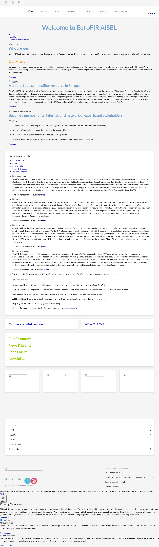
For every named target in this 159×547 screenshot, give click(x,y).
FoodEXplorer (18, 161)
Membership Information (19, 40)
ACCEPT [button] (3, 494)
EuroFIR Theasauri (20, 169)
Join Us (57, 11)
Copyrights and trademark (115, 482)
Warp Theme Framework (24, 485)
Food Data (71, 11)
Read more (13, 77)
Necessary (7, 520)
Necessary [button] (4, 517)
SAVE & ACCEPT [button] (7, 546)
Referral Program (19, 171)
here (43, 195)
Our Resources (102, 11)
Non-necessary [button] (6, 533)
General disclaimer (112, 486)
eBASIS (15, 163)
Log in (152, 13)
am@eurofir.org (70, 308)
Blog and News (121, 11)
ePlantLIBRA (17, 166)
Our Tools (86, 11)
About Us (44, 11)
